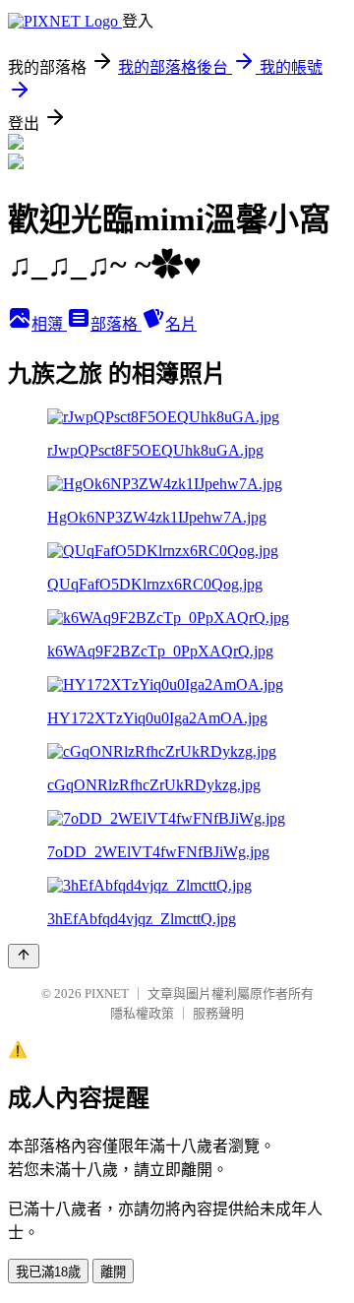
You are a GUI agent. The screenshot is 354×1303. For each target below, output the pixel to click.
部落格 (116, 324)
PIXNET (107, 993)
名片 (181, 324)
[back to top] (23, 956)
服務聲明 (218, 1013)
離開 (113, 1272)
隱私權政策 (142, 1013)
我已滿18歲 (48, 1272)
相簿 (49, 324)
